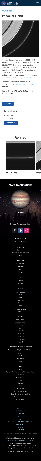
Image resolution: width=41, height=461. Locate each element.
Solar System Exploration (12, 3)
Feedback (20, 413)
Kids (20, 386)
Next (36, 201)
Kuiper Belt (20, 247)
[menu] (37, 3)
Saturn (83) (20, 334)
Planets (20, 260)
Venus (20, 272)
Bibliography (20, 411)
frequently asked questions (24, 84)
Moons (20, 316)
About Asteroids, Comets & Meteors (20, 350)
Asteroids (20, 358)
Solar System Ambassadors (20, 394)
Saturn (20, 283)
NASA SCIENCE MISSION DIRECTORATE (20, 422)
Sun (20, 244)
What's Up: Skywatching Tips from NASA (20, 372)
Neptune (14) (20, 339)
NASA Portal (20, 424)
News (20, 369)
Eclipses (20, 255)
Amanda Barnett (25, 443)
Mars (20, 277)
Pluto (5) (20, 342)
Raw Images (7, 11)
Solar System (20, 239)
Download (11, 123)
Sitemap (20, 427)
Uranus (20, 286)
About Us (20, 408)
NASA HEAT (20, 399)
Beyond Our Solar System (20, 253)
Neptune (20, 288)
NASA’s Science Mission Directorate (20, 440)
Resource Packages (20, 397)
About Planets (20, 263)
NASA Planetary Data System (21, 77)
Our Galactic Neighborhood (12, 8)
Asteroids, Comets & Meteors (20, 347)
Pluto (20, 294)
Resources (20, 375)
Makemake (20, 300)
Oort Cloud (20, 250)
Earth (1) (20, 325)
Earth (20, 275)
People (20, 380)
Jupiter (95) (20, 331)
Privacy (20, 416)
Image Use (20, 419)
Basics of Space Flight (20, 391)
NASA (3, 3)
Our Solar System (20, 242)
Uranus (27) (20, 336)
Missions (20, 383)
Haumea (20, 303)
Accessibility (20, 429)
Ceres (20, 297)
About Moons (20, 319)
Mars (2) (20, 328)
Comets (20, 361)
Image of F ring (11, 172)
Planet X (20, 311)
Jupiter (20, 213)
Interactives (20, 388)
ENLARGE (8, 103)
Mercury (20, 269)
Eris (20, 305)
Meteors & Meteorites (20, 356)
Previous (4, 201)
